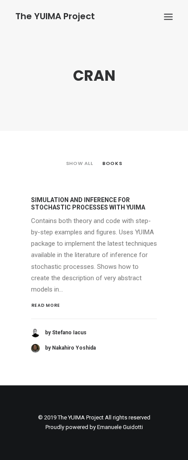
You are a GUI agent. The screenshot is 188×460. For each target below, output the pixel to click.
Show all (79, 163)
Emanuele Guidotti (120, 427)
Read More (45, 305)
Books (112, 163)
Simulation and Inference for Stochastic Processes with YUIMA (88, 203)
